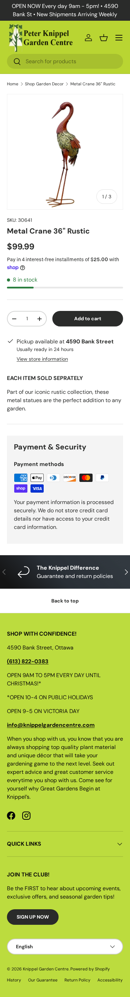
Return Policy (77, 980)
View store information (42, 359)
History (14, 980)
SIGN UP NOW (33, 917)
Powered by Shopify (90, 969)
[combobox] (65, 61)
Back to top (65, 601)
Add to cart (87, 318)
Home (12, 84)
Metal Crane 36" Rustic (92, 84)
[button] (103, 37)
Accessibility (110, 980)
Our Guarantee (43, 980)
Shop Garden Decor (44, 84)
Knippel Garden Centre (46, 969)
